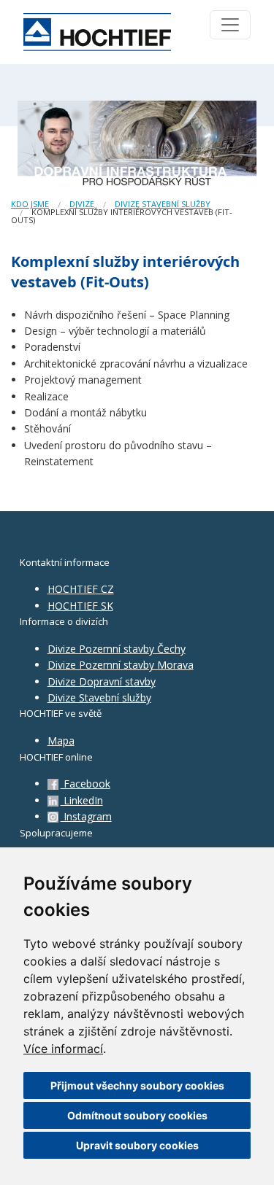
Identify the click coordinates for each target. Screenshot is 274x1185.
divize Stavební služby (162, 203)
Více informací (63, 1048)
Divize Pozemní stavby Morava (120, 665)
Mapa (61, 740)
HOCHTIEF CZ (80, 589)
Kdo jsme (30, 203)
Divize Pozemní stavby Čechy (116, 649)
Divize (81, 203)
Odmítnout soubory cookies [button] (137, 1115)
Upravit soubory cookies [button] (137, 1145)
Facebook (85, 783)
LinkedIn (82, 800)
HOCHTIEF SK (80, 606)
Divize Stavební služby (99, 697)
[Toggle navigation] (230, 24)
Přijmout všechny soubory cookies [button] (137, 1085)
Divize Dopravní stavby (101, 681)
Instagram (86, 816)
